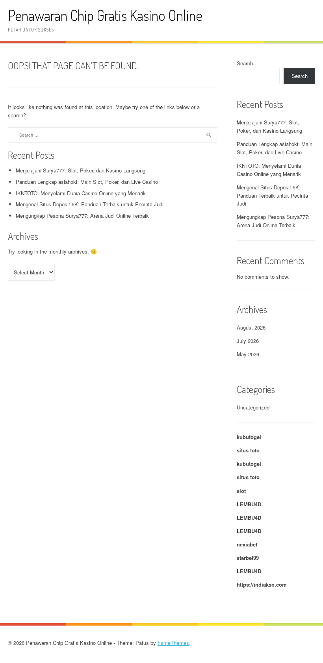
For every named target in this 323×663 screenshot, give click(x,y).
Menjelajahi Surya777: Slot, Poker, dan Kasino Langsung (80, 170)
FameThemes (173, 642)
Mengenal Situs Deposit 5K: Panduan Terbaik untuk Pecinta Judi (89, 204)
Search (245, 63)
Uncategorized (253, 407)
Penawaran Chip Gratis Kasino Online (105, 15)
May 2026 (248, 354)
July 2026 (248, 340)
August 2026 (251, 327)
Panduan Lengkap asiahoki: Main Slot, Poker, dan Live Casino (87, 181)
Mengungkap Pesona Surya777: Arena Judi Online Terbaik (82, 215)
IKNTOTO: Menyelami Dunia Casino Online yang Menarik (81, 193)
